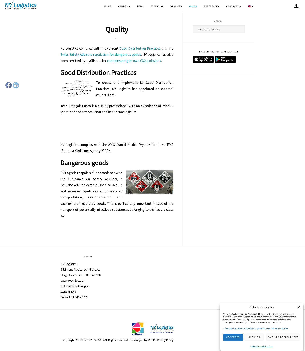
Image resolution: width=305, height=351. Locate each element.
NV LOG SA (94, 340)
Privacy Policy (165, 340)
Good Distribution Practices (139, 48)
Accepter (233, 337)
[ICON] (296, 6)
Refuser (254, 337)
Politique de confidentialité (262, 346)
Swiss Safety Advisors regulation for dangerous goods (100, 54)
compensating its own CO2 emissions (134, 60)
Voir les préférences (283, 337)
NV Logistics (21, 5)
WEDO (151, 340)
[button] (298, 307)
